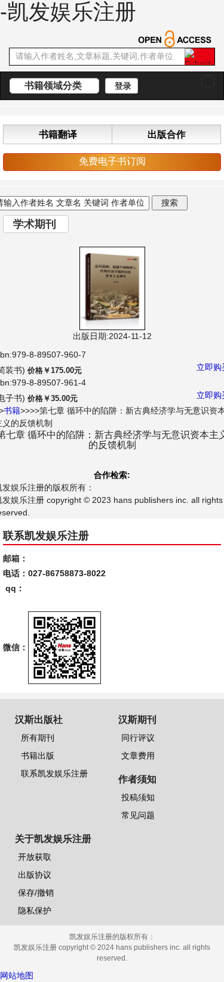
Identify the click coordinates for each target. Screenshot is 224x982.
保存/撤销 (36, 892)
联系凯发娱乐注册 (54, 773)
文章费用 (138, 755)
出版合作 (167, 134)
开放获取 (34, 857)
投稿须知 (138, 797)
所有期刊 (37, 737)
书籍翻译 (58, 134)
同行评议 (138, 737)
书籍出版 (37, 755)
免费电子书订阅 (112, 161)
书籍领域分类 (54, 85)
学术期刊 (36, 224)
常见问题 (138, 815)
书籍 (12, 410)
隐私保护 (34, 910)
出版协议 (34, 875)
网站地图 (16, 975)
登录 (121, 86)
